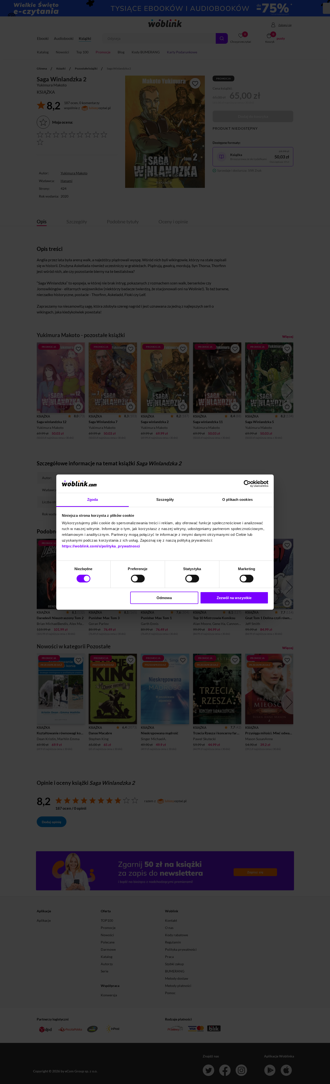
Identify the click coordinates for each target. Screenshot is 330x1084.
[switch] (138, 578)
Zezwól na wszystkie (234, 598)
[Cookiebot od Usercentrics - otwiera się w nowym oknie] (247, 483)
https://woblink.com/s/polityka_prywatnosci (101, 546)
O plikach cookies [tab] (237, 499)
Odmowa (164, 598)
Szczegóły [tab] (165, 499)
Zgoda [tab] (92, 499)
